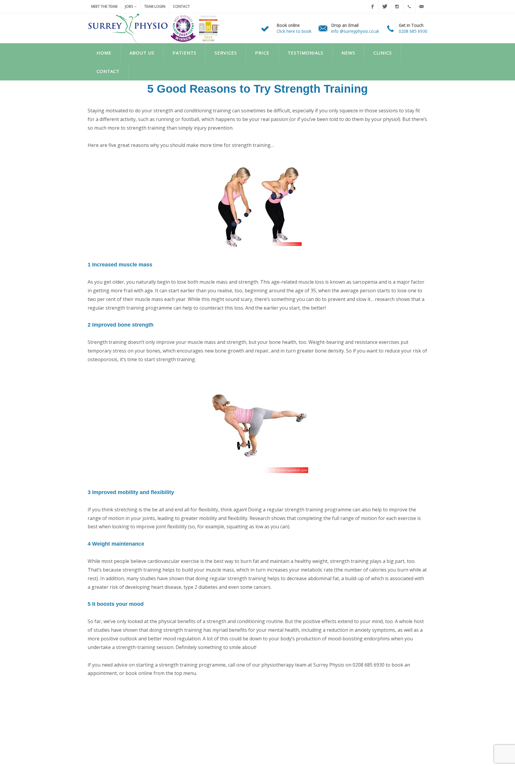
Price (262, 53)
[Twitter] (385, 6)
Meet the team (104, 6)
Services (226, 53)
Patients (184, 53)
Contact (181, 6)
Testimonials (305, 53)
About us (142, 53)
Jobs (129, 6)
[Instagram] (397, 6)
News (348, 53)
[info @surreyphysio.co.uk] (421, 6)
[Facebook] (373, 6)
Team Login (154, 6)
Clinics (382, 53)
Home (104, 53)
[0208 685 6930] (409, 6)
